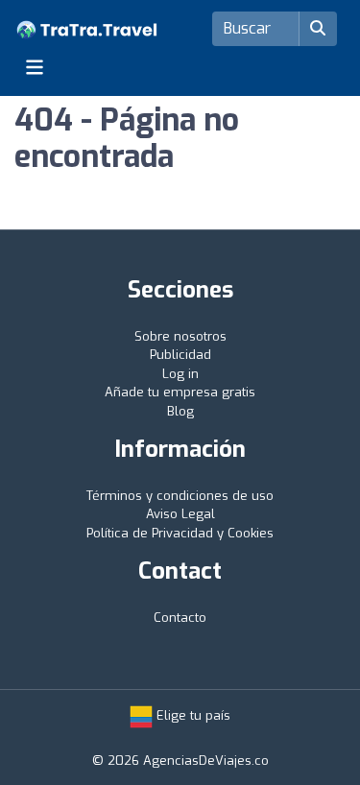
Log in (180, 374)
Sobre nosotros (180, 336)
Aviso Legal (180, 514)
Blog (180, 411)
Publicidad (180, 354)
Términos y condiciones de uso (180, 496)
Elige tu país (191, 715)
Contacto (180, 617)
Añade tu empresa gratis (180, 392)
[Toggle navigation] (34, 67)
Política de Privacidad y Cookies (180, 533)
